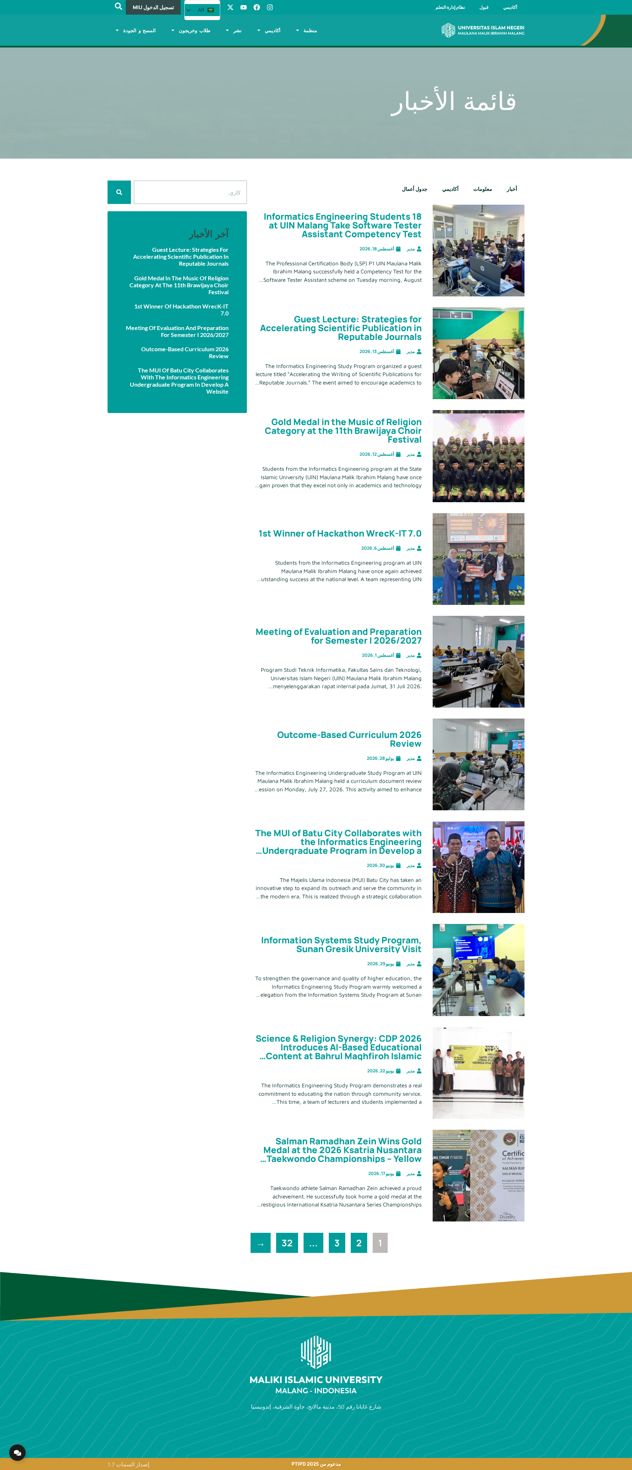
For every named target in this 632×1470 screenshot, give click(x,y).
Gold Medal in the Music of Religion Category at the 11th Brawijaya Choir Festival (343, 430)
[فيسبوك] (256, 7)
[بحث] (119, 192)
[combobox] (190, 192)
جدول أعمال (415, 188)
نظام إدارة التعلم (450, 7)
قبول (484, 7)
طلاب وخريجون (194, 30)
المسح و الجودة (139, 30)
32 (284, 1241)
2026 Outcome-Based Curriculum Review (349, 738)
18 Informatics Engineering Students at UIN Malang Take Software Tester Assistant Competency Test (343, 225)
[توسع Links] (17, 1452)
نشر (237, 30)
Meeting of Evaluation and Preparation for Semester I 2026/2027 (339, 635)
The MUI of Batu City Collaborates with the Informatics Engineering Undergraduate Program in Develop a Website (338, 846)
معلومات (482, 188)
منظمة (310, 30)
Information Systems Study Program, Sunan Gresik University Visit (341, 944)
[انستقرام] (269, 7)
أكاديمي (510, 7)
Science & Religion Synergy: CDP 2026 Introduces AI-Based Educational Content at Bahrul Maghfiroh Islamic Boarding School (339, 1051)
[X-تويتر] (230, 7)
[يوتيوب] (243, 7)
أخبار (512, 188)
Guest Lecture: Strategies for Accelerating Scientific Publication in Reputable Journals (341, 327)
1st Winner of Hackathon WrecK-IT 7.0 (340, 533)
